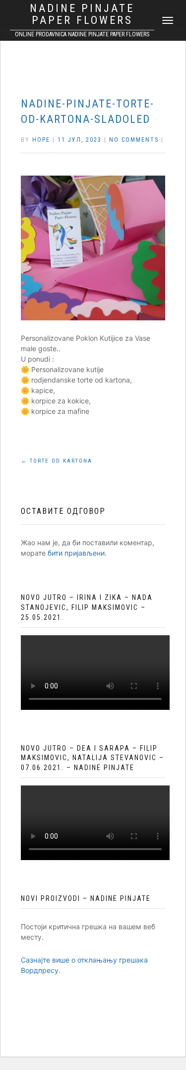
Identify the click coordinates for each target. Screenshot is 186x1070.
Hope (41, 139)
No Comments (134, 139)
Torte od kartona (56, 461)
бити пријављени (76, 553)
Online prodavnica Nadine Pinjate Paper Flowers (82, 34)
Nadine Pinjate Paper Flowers (82, 14)
